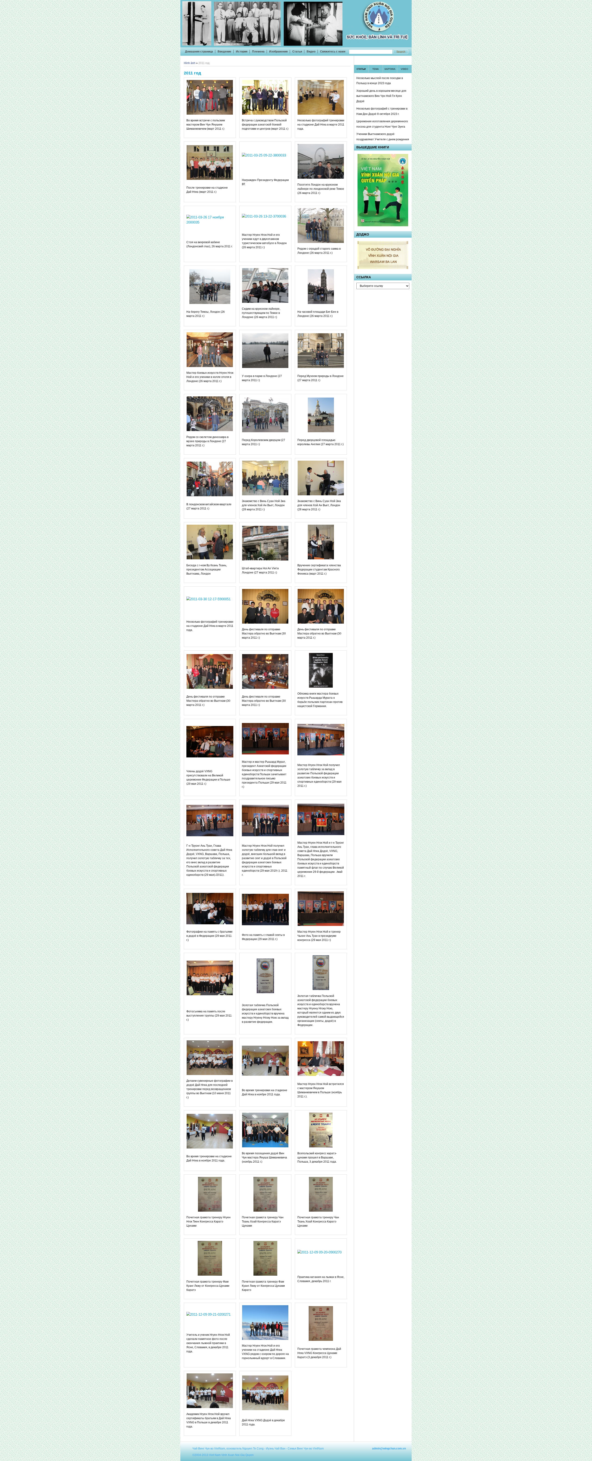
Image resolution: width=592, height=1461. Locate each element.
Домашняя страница (199, 51)
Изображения (278, 51)
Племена (258, 51)
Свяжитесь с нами (332, 51)
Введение (224, 51)
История (241, 51)
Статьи (297, 51)
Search (400, 51)
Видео (311, 51)
